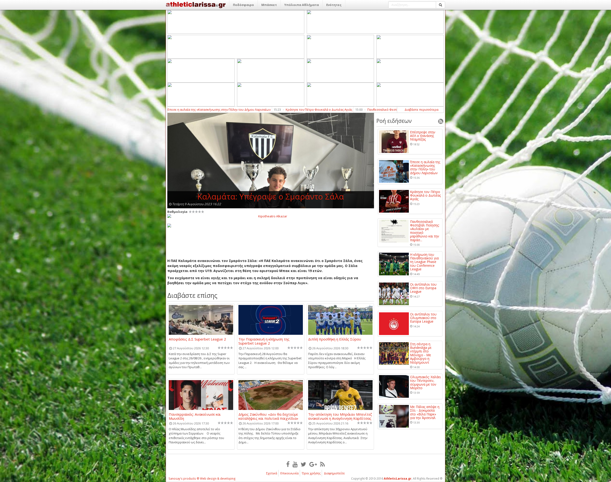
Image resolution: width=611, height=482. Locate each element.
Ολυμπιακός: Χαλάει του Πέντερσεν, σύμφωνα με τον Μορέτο (425, 382)
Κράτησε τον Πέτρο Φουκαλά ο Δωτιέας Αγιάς (267, 109)
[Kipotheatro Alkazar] (270, 216)
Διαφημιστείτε (334, 473)
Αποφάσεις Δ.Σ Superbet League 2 (197, 339)
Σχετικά (271, 473)
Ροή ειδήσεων (394, 121)
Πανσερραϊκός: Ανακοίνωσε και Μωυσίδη (195, 416)
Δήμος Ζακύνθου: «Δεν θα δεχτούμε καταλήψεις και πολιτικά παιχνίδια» (268, 416)
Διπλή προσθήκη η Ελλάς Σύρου (334, 339)
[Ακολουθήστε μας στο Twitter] (303, 464)
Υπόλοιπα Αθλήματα (301, 5)
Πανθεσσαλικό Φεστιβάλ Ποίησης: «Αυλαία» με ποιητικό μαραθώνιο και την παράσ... (424, 231)
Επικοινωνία (289, 473)
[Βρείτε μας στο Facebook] (288, 464)
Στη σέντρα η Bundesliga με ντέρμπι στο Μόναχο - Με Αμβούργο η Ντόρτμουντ (421, 353)
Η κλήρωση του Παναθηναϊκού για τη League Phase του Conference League (424, 262)
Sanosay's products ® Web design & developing (202, 479)
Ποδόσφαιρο (243, 5)
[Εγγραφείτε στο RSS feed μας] (322, 464)
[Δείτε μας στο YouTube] (295, 464)
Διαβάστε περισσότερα (421, 109)
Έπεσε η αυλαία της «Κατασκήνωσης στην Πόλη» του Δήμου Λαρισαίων (425, 167)
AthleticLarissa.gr (397, 479)
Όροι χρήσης (311, 473)
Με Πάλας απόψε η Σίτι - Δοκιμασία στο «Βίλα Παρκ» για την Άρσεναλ (424, 412)
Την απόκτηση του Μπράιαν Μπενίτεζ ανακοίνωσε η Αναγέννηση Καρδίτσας (340, 416)
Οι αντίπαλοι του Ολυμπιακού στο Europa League (423, 317)
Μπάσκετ (269, 5)
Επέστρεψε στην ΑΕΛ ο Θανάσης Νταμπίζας (422, 135)
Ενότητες (334, 5)
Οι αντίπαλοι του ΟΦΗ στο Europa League (423, 288)
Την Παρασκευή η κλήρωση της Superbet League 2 (264, 341)
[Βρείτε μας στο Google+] (313, 464)
